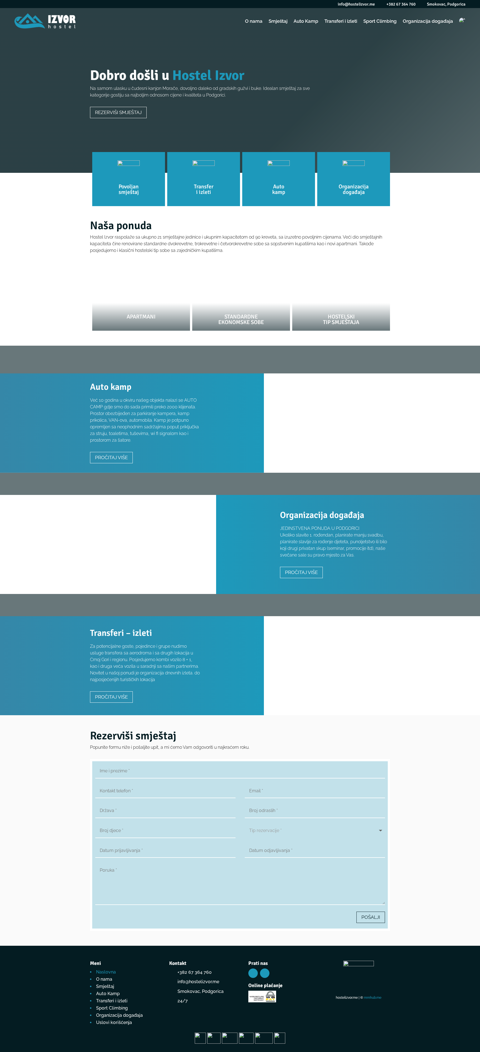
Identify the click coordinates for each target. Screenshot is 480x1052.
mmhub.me (372, 998)
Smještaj (278, 21)
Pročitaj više (111, 457)
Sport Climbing (380, 21)
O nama (253, 21)
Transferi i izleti (340, 21)
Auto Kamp (306, 21)
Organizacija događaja (428, 21)
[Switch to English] (462, 21)
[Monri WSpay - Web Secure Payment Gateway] (262, 1000)
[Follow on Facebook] (253, 973)
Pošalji (370, 917)
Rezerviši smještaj (118, 112)
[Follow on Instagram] (264, 973)
